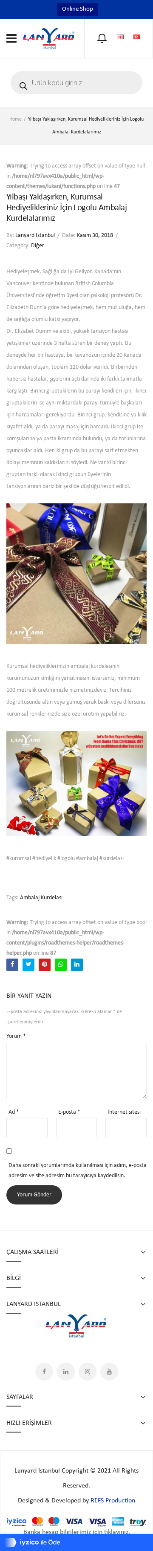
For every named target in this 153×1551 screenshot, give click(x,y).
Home (15, 119)
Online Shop (77, 9)
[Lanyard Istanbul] (48, 38)
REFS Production (113, 1500)
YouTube (109, 1372)
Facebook (44, 1372)
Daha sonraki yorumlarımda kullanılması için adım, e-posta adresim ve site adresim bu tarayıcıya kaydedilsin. (77, 1170)
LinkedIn (66, 1372)
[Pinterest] (45, 965)
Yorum (16, 1036)
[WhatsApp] (61, 965)
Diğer (37, 246)
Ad (13, 1112)
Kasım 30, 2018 (95, 235)
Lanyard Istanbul (35, 235)
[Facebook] (12, 965)
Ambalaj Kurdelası (41, 898)
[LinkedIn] (77, 965)
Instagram (87, 1372)
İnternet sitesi (124, 1112)
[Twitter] (28, 965)
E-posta (69, 1112)
